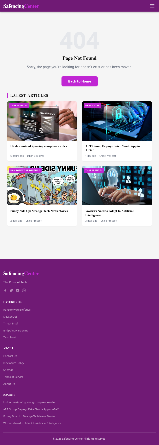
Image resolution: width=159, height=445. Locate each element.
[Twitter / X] (11, 291)
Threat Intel (10, 323)
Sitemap (8, 370)
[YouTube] (17, 291)
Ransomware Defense (16, 309)
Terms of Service (13, 377)
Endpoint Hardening (16, 330)
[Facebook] (5, 291)
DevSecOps (10, 316)
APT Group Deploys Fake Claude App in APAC (112, 148)
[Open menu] (152, 6)
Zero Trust (9, 337)
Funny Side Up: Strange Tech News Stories (39, 210)
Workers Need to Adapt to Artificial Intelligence (109, 212)
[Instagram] (24, 291)
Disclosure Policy (13, 363)
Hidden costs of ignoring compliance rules (38, 146)
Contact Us (10, 356)
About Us (9, 384)
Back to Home (79, 81)
